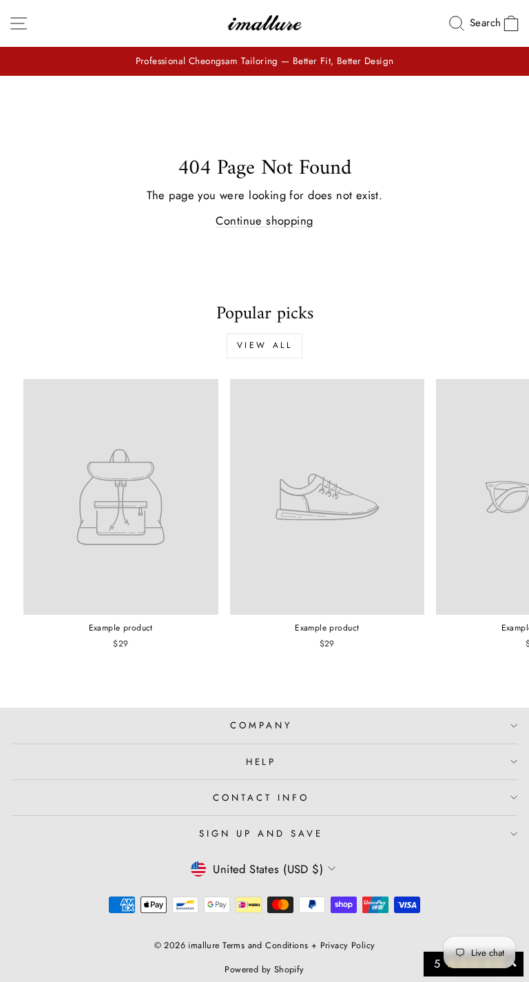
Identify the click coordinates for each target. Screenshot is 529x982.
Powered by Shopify (264, 969)
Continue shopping (264, 220)
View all (265, 345)
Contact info (261, 797)
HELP (261, 761)
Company (261, 725)
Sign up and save (261, 833)
